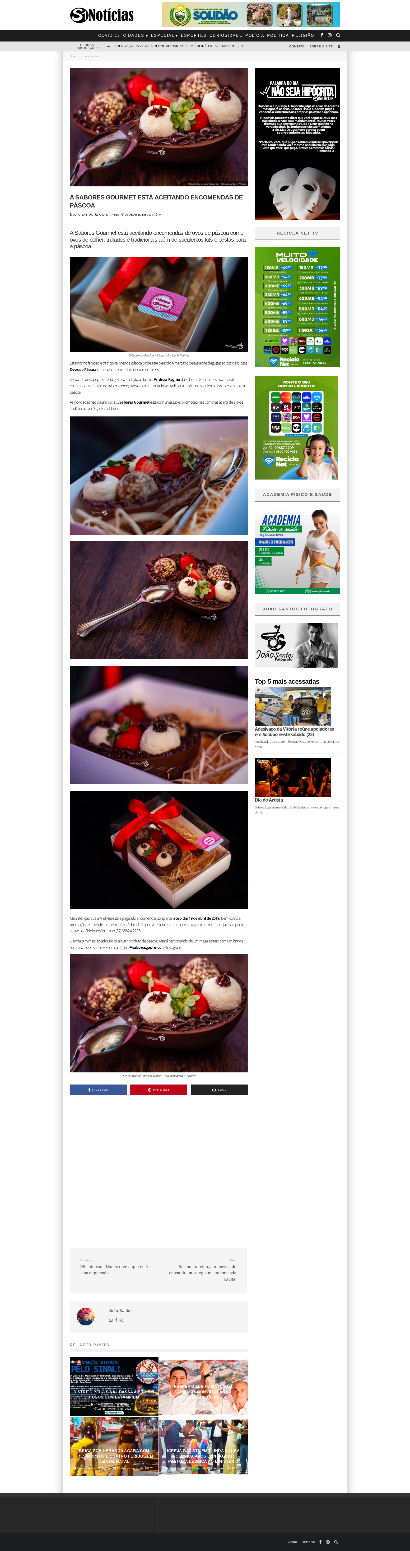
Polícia (254, 35)
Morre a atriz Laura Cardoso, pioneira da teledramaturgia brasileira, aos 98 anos (192, 42)
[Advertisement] (159, 1139)
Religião (303, 35)
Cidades (133, 35)
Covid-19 (109, 35)
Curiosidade (226, 35)
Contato (297, 46)
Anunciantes (109, 214)
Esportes (194, 35)
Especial (162, 35)
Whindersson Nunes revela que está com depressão (114, 1267)
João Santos (82, 214)
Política (278, 35)
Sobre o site (321, 46)
